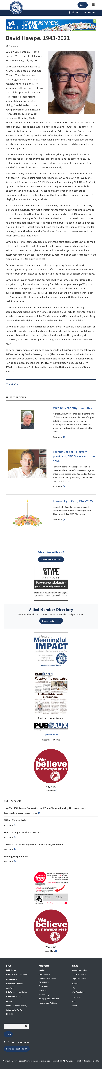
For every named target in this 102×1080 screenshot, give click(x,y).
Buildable (95, 1061)
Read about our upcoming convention (21, 813)
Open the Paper (51, 734)
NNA (73, 988)
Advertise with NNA (51, 552)
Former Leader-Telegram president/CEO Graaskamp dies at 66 (74, 456)
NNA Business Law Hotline (16, 992)
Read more (58, 437)
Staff (74, 1001)
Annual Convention (79, 970)
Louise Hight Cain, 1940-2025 (73, 501)
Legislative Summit (79, 978)
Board (74, 1005)
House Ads (43, 990)
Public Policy (11, 970)
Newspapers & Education (49, 999)
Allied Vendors (44, 974)
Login (82, 5)
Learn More (50, 790)
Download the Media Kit (51, 559)
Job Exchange (44, 994)
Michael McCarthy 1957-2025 (72, 408)
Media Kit (10, 1014)
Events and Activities (14, 984)
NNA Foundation (78, 992)
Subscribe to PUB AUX (51, 740)
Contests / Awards (79, 974)
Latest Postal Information (16, 974)
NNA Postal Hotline (14, 996)
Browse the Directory (51, 621)
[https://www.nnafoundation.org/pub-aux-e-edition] (51, 692)
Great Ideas (43, 986)
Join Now (10, 988)
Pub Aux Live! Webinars (48, 1003)
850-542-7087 (24, 1042)
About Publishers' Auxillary (16, 1005)
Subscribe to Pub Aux (14, 1010)
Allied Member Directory (51, 609)
